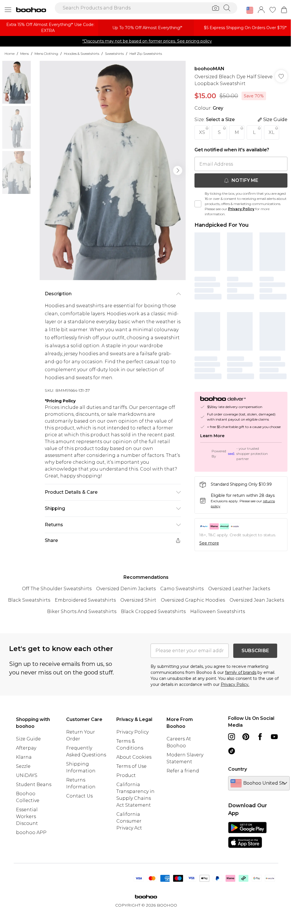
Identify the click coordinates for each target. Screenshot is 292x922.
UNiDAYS (26, 775)
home (10, 53)
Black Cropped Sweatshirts (153, 611)
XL (271, 132)
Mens (24, 53)
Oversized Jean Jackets (257, 600)
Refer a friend (183, 771)
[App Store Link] (247, 835)
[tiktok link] (231, 751)
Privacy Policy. (235, 684)
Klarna (24, 757)
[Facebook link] (260, 736)
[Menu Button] (8, 9)
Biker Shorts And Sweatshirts (81, 611)
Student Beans (33, 784)
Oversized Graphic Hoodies (193, 600)
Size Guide (28, 739)
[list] (113, 170)
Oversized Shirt (138, 600)
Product (126, 775)
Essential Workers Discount (27, 816)
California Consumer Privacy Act (129, 821)
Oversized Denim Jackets (126, 588)
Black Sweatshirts (29, 600)
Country (237, 769)
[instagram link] (231, 736)
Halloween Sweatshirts (217, 611)
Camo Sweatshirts (182, 588)
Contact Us (79, 796)
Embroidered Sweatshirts (85, 600)
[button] (250, 10)
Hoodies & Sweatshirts (81, 53)
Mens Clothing (46, 53)
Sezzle (23, 766)
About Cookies (133, 757)
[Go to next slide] (177, 170)
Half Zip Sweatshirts (145, 53)
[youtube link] (274, 736)
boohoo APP (31, 832)
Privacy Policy (241, 209)
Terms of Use (131, 766)
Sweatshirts (114, 53)
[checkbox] (197, 203)
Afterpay (26, 748)
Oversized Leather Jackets (239, 588)
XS (202, 132)
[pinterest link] (245, 736)
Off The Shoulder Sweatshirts (57, 588)
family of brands (240, 672)
